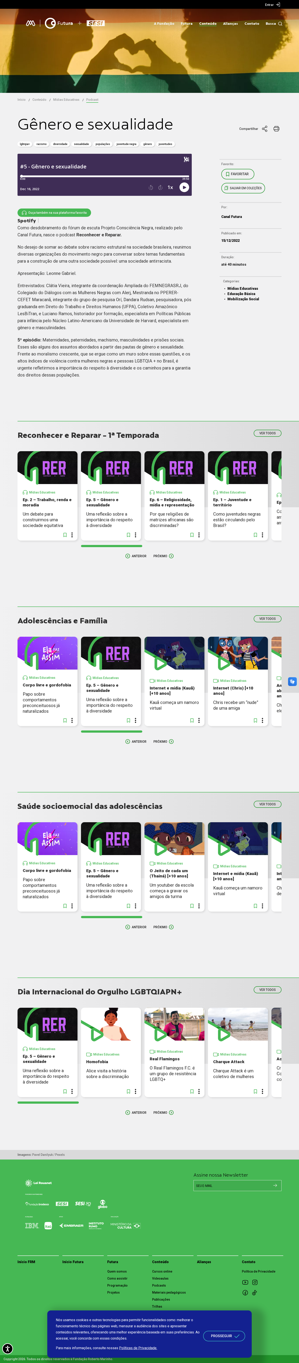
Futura (187, 23)
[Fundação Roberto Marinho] (30, 23)
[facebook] (247, 1292)
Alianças (230, 23)
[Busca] (279, 24)
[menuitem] (273, 4)
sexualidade (81, 144)
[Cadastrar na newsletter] (275, 1185)
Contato (251, 23)
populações (103, 144)
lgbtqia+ (25, 144)
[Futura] (59, 23)
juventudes (165, 144)
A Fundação (164, 23)
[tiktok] (256, 1292)
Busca (271, 23)
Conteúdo (207, 23)
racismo (42, 144)
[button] (65, 535)
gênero (147, 144)
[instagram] (256, 1282)
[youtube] (247, 1282)
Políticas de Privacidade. (138, 1348)
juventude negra (126, 144)
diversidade (60, 144)
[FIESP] (97, 23)
